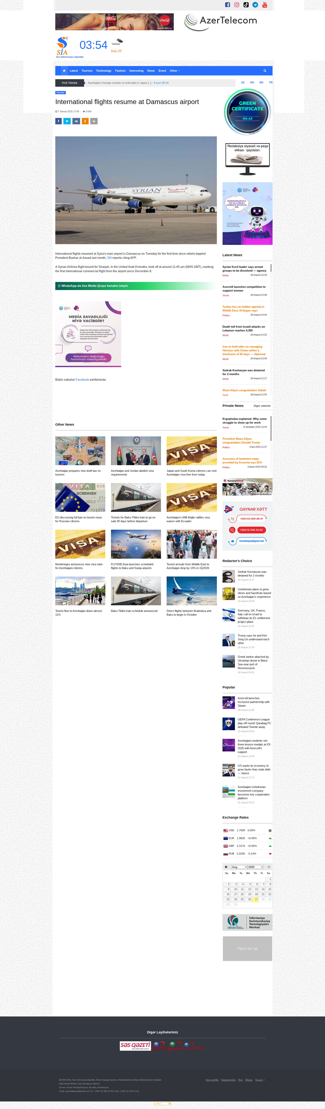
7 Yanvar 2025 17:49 (68, 111)
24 (235, 899)
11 (242, 889)
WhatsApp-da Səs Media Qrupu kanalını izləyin (94, 285)
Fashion (120, 70)
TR (271, 82)
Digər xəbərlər (262, 405)
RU (252, 82)
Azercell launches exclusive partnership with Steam (254, 702)
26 (249, 899)
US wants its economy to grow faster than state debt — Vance (254, 769)
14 (263, 889)
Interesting (136, 70)
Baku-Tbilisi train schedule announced (134, 610)
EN (261, 82)
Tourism (87, 70)
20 (256, 894)
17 (235, 894)
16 (228, 894)
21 (263, 894)
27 (256, 899)
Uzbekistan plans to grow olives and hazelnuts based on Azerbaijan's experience (254, 593)
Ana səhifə (212, 1079)
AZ (243, 82)
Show (151, 70)
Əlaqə (248, 1079)
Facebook (82, 379)
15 (269, 889)
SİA (109, 257)
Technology (103, 70)
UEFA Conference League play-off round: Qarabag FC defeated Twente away (254, 723)
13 (256, 889)
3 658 (88, 111)
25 (242, 899)
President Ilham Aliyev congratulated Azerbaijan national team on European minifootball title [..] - (153, 82)
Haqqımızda (228, 1079)
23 (228, 899)
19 (249, 894)
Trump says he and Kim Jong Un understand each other (253, 639)
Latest (74, 70)
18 (242, 894)
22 (269, 894)
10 (235, 889)
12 (249, 889)
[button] (265, 70)
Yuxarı (259, 1079)
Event (162, 70)
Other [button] (174, 70)
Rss (240, 1079)
